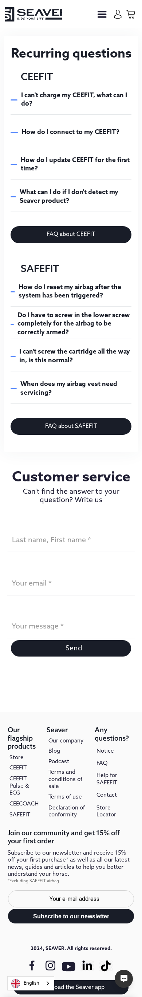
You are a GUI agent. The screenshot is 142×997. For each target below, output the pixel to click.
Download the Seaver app (70, 987)
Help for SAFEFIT (106, 779)
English (31, 983)
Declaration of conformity (66, 812)
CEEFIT (18, 768)
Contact (106, 795)
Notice (105, 751)
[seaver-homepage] (33, 14)
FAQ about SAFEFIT (71, 426)
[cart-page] (130, 14)
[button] (102, 14)
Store (16, 758)
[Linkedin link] (87, 966)
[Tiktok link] (106, 966)
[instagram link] (50, 966)
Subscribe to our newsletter (71, 916)
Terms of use (65, 797)
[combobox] (30, 983)
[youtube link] (69, 969)
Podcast (58, 761)
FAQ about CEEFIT (71, 234)
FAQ (101, 763)
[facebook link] (32, 966)
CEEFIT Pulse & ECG (19, 786)
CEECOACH (24, 804)
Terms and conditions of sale (65, 779)
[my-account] (118, 14)
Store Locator (106, 812)
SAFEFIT (19, 815)
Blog (54, 751)
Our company (65, 741)
